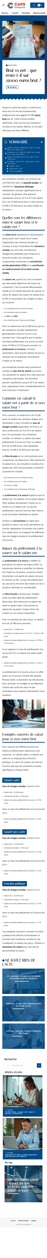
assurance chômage (24, 186)
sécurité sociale (30, 182)
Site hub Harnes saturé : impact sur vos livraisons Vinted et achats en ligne (23, 1185)
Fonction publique (16, 171)
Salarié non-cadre (16, 169)
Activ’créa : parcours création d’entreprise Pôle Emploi (23, 1032)
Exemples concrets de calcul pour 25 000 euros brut (23, 162)
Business (13, 87)
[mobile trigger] (4, 5)
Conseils (13, 1175)
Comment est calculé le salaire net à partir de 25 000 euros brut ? (23, 153)
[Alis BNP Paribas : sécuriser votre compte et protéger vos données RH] (22, 1091)
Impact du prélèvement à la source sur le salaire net (23, 158)
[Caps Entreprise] (16, 5)
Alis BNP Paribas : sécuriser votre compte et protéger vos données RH (20, 1112)
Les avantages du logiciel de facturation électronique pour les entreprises (23, 977)
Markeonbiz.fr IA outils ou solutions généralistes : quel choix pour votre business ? (21, 1155)
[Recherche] (34, 5)
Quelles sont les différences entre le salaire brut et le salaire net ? (24, 149)
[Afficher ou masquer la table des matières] (35, 142)
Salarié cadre (14, 166)
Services (10, 1110)
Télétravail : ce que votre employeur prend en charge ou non (23, 1004)
